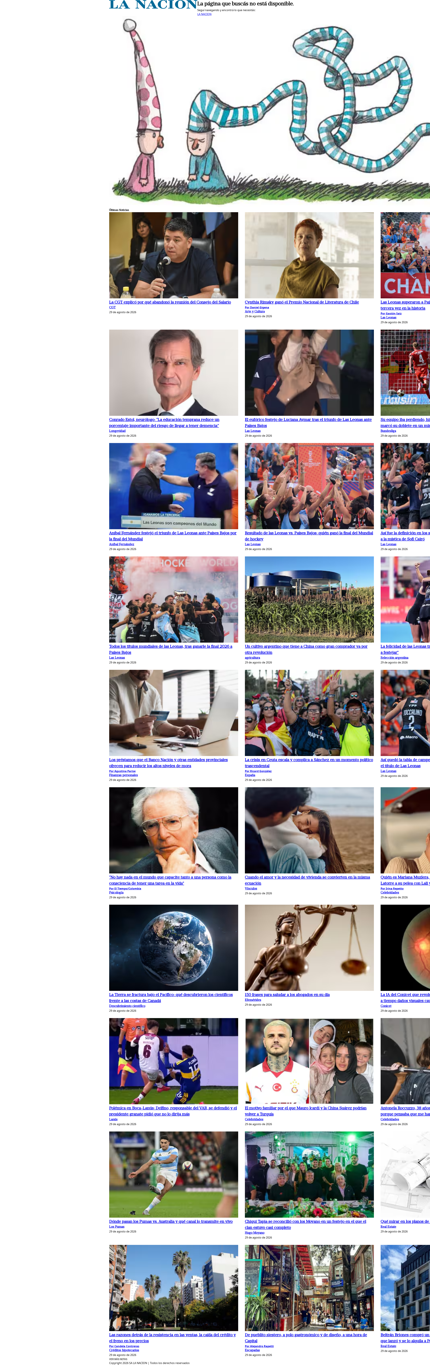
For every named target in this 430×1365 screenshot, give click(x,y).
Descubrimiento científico (127, 1006)
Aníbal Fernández (121, 544)
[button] (173, 255)
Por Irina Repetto (392, 888)
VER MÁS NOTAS (118, 1359)
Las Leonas (388, 317)
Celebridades (390, 892)
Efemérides (253, 1000)
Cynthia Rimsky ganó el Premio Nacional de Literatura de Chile (302, 302)
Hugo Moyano (254, 1233)
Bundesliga (388, 431)
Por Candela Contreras (124, 1346)
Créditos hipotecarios (124, 1350)
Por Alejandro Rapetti (259, 1346)
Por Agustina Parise (122, 771)
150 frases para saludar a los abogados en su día (287, 995)
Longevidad (117, 431)
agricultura (252, 658)
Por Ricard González (258, 771)
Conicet (386, 1006)
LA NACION (204, 14)
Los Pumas (116, 1227)
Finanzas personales (123, 775)
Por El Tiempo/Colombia (125, 888)
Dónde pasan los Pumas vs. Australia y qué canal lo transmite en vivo (171, 1222)
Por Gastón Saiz (391, 313)
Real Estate (388, 1227)
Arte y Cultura (255, 311)
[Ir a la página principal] (153, 8)
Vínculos (251, 888)
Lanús (113, 1119)
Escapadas (252, 1350)
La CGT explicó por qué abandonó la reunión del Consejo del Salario (170, 302)
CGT (112, 307)
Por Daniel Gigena (257, 307)
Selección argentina (394, 658)
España (250, 775)
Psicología (116, 892)
